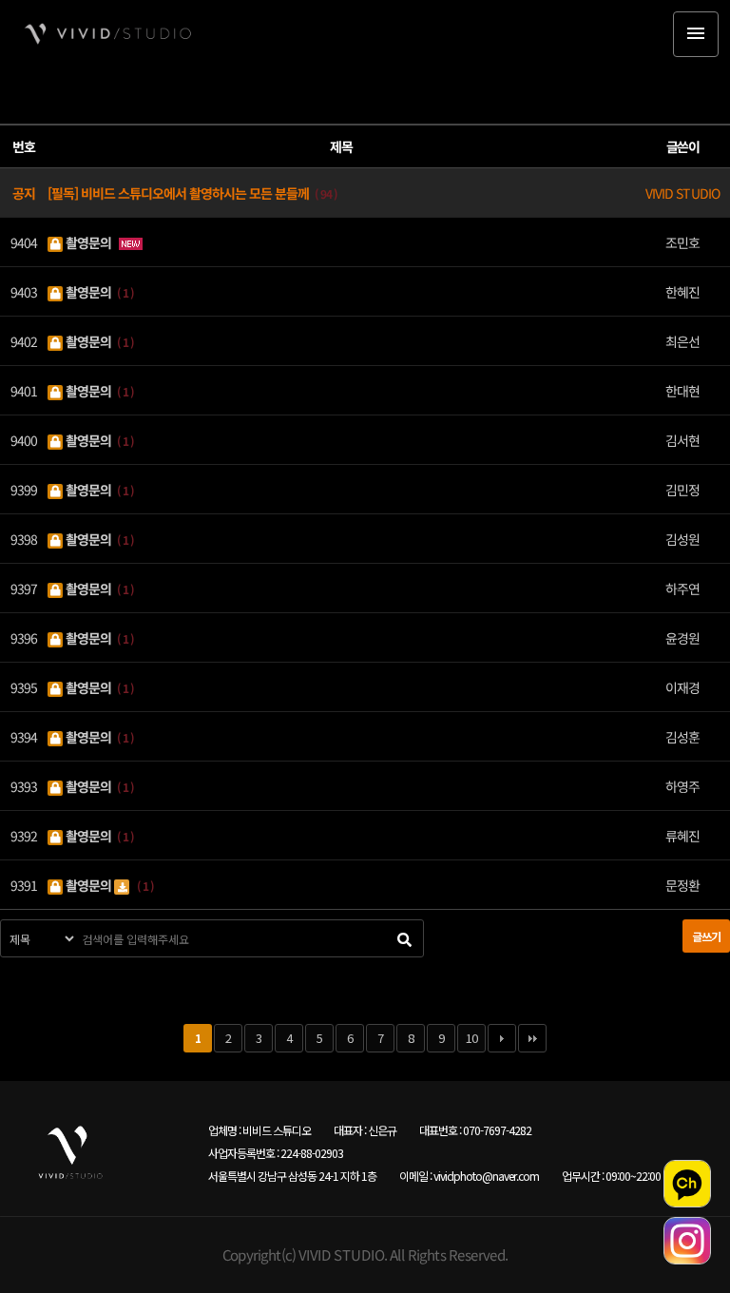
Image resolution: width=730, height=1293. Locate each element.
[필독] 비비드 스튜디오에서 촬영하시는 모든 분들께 (180, 192)
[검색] (404, 938)
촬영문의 (88, 241)
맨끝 (532, 1038)
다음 (502, 1038)
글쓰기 (706, 936)
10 (471, 1038)
